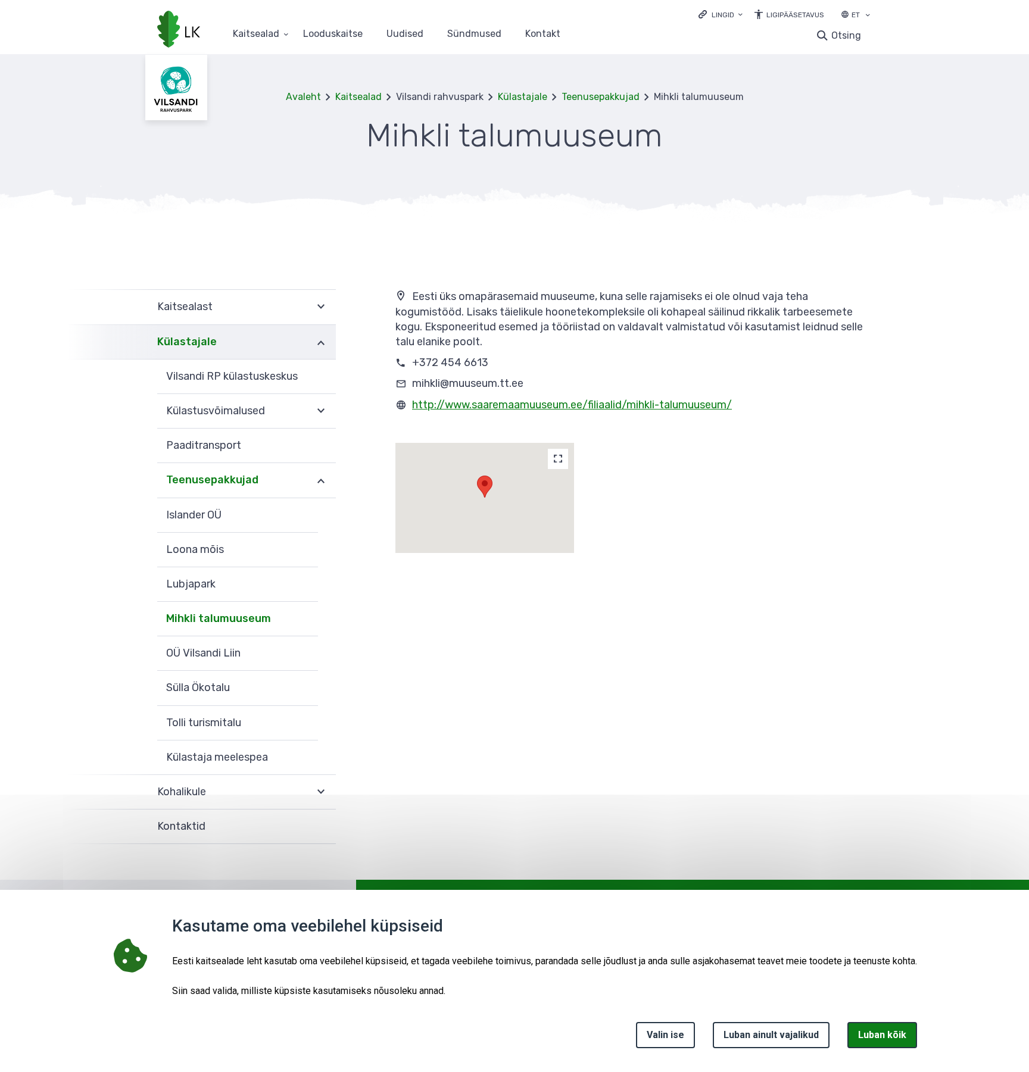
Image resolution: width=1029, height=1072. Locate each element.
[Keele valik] (867, 16)
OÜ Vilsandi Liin (203, 653)
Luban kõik (882, 1034)
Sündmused (474, 34)
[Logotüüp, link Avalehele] (178, 30)
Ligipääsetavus (795, 15)
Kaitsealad (256, 34)
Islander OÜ (194, 514)
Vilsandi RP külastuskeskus (232, 376)
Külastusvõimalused (215, 410)
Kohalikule (181, 791)
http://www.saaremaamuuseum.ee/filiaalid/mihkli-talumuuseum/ (572, 404)
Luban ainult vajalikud (771, 1034)
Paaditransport (203, 445)
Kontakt (542, 34)
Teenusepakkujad (601, 96)
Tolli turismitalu (203, 722)
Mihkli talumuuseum (218, 618)
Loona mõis (195, 549)
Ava (321, 306)
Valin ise (665, 1034)
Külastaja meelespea (217, 757)
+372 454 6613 (450, 362)
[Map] (558, 459)
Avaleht (303, 96)
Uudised (404, 34)
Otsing (846, 35)
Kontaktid (181, 826)
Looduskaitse (333, 34)
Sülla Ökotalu (198, 687)
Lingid (723, 15)
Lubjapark (191, 583)
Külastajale (522, 96)
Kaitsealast (185, 306)
